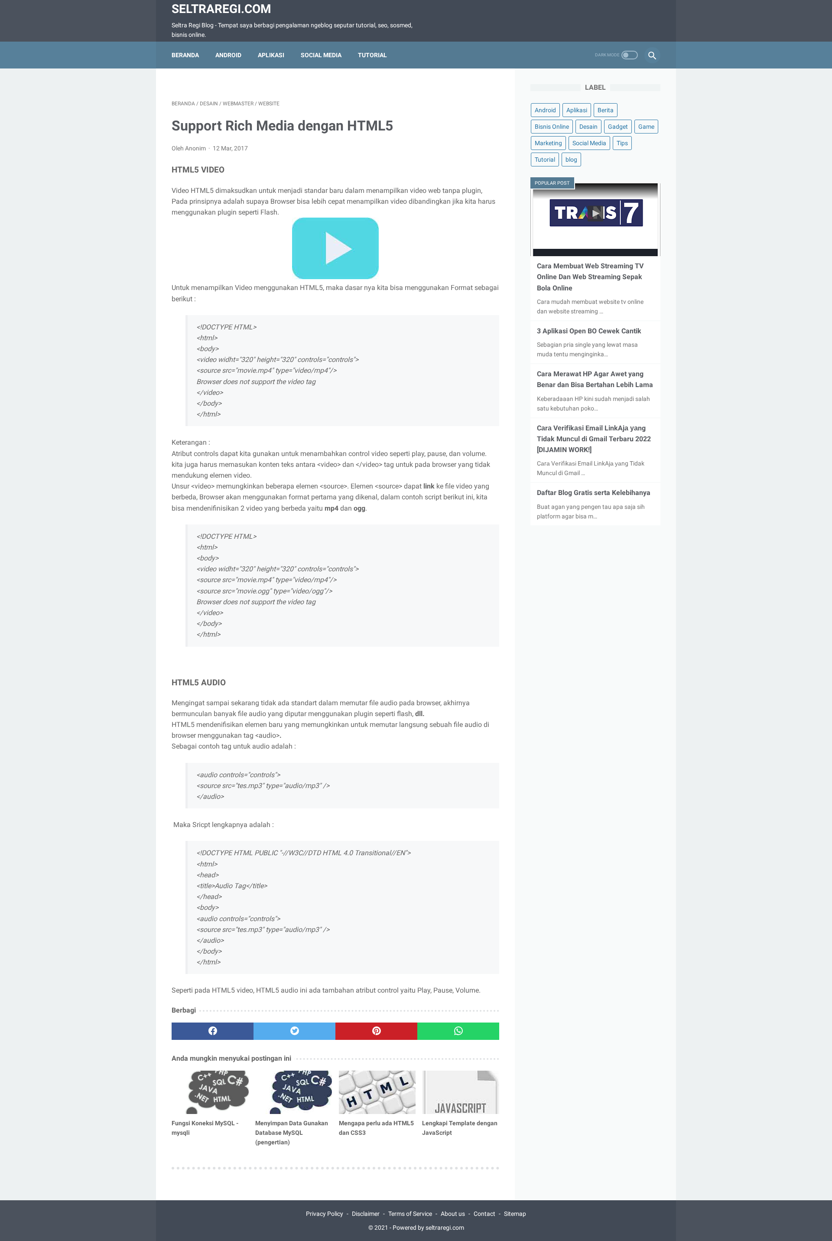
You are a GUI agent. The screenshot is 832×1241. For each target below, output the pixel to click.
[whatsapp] (458, 1031)
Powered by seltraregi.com (428, 1227)
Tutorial (372, 55)
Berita (606, 110)
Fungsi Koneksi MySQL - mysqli (205, 1128)
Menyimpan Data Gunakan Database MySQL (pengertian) (291, 1133)
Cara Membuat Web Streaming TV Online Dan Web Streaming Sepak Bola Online (590, 277)
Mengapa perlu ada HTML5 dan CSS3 (376, 1128)
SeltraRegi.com (221, 9)
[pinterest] (376, 1031)
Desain (588, 126)
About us (453, 1213)
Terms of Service (410, 1213)
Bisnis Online (552, 126)
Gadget (618, 126)
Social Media (321, 55)
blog (571, 159)
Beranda (185, 55)
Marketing (548, 143)
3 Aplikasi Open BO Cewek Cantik (589, 331)
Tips (622, 143)
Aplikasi (271, 55)
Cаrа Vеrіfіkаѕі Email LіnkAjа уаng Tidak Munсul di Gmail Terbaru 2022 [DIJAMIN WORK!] (594, 439)
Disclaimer (366, 1213)
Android (228, 55)
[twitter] (294, 1031)
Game (646, 126)
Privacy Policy (324, 1213)
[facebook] (213, 1031)
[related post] (210, 1092)
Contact (484, 1213)
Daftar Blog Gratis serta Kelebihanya (593, 493)
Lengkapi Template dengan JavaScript (459, 1128)
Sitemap (515, 1213)
